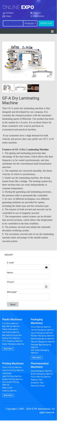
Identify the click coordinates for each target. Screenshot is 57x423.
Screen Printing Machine (12, 379)
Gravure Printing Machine (12, 370)
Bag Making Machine (11, 326)
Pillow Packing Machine (41, 327)
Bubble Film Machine (11, 338)
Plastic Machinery (12, 319)
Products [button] (29, 23)
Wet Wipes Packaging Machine (40, 351)
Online (18, 7)
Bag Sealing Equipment (12, 335)
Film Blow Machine (10, 323)
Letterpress (7, 373)
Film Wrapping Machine (12, 341)
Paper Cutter (7, 388)
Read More (8, 349)
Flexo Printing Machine (11, 367)
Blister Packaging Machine (13, 344)
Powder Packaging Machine (42, 336)
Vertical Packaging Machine (42, 330)
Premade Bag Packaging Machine (41, 346)
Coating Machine (9, 391)
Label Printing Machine (11, 376)
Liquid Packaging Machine (42, 333)
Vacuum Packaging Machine (42, 342)
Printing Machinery (13, 363)
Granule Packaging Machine (42, 339)
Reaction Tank (37, 380)
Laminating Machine (10, 332)
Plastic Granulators (10, 329)
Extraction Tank (37, 383)
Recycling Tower (38, 386)
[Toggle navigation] (52, 31)
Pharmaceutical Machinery (40, 365)
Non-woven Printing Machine (10, 383)
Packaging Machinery (37, 321)
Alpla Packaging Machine (41, 371)
